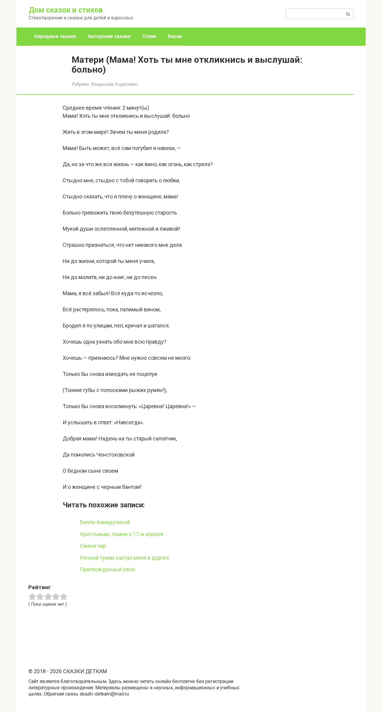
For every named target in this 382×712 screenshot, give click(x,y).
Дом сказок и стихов (66, 10)
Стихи (149, 36)
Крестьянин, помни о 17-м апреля (121, 534)
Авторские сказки (109, 36)
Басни (175, 36)
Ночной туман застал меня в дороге (124, 558)
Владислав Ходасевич (114, 84)
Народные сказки (55, 36)
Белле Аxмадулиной (105, 522)
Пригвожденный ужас (107, 569)
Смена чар (93, 546)
